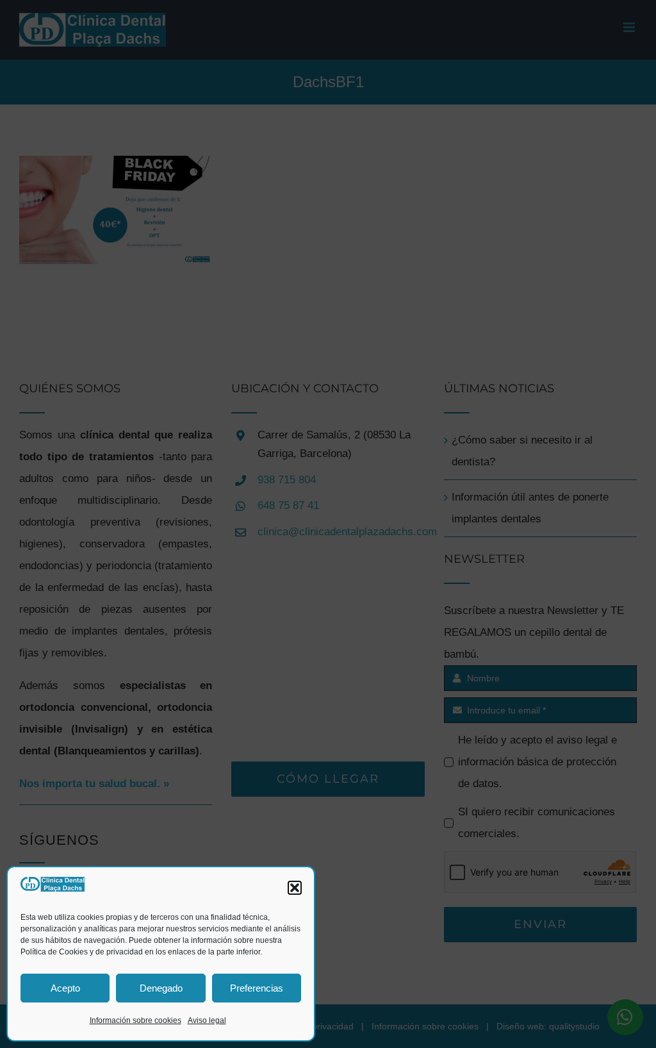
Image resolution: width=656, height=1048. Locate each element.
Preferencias (256, 988)
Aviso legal (207, 1020)
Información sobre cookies (135, 1020)
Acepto (65, 988)
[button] (294, 887)
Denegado (161, 988)
